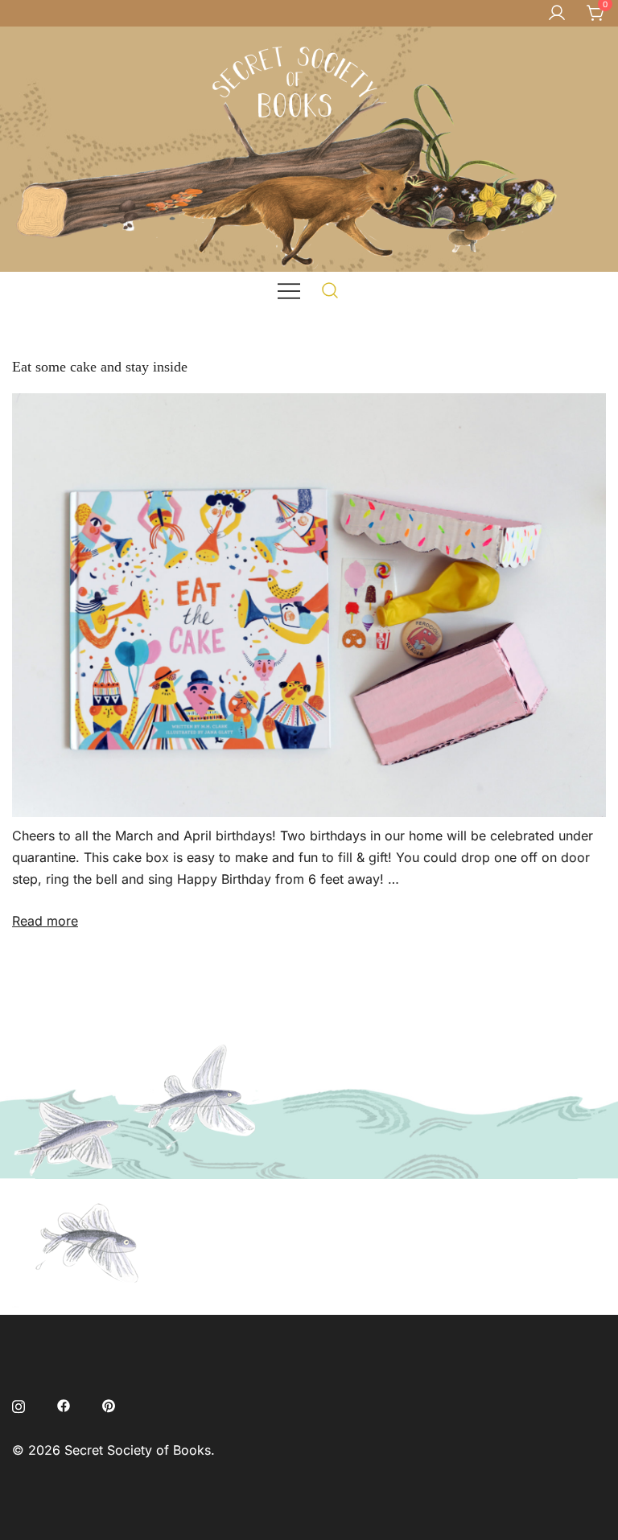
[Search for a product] (330, 290)
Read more (45, 921)
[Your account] (556, 13)
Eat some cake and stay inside (99, 367)
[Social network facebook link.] (63, 1405)
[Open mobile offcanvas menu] (289, 290)
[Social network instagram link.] (18, 1405)
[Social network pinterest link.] (108, 1405)
